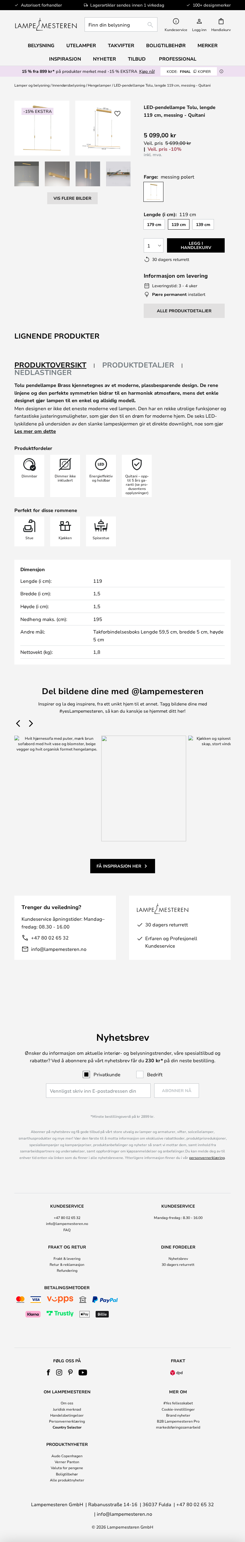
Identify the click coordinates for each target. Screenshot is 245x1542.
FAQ (67, 1229)
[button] (26, 174)
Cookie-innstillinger (178, 1409)
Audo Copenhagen (66, 1455)
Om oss (67, 1402)
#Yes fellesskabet (178, 1402)
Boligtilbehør (67, 1474)
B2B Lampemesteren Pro (178, 1421)
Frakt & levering (66, 1258)
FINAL (189, 71)
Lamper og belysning (32, 85)
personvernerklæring (207, 1157)
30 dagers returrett (178, 1264)
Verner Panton (67, 1461)
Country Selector (67, 1427)
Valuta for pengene (67, 1467)
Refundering (67, 1270)
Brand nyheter (178, 1415)
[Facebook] (48, 1372)
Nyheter (104, 59)
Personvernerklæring (67, 1421)
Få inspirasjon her (119, 866)
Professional (177, 59)
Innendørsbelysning (68, 85)
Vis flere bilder (72, 198)
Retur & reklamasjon (67, 1264)
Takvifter (121, 45)
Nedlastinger (43, 372)
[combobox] (121, 24)
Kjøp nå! (147, 71)
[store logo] (45, 24)
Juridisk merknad (67, 1409)
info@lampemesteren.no (58, 949)
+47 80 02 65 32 (50, 937)
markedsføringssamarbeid (178, 1427)
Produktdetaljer (138, 365)
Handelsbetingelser (67, 1415)
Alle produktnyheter (67, 1480)
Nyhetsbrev (178, 1258)
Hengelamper (99, 85)
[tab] (54, 365)
